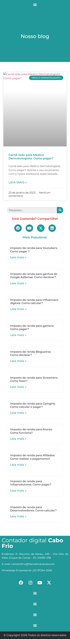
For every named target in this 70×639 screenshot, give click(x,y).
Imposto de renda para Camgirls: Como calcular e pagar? (33, 405)
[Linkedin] (52, 228)
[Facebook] (18, 228)
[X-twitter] (41, 228)
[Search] (60, 210)
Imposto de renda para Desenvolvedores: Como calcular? (33, 509)
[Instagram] (30, 582)
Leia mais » (17, 182)
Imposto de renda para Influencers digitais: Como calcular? (34, 301)
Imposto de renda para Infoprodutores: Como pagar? (30, 483)
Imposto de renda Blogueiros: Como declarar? (30, 353)
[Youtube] (29, 228)
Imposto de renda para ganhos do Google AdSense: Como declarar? (33, 275)
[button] (35, 4)
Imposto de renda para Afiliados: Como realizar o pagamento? (32, 457)
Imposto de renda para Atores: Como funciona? (31, 431)
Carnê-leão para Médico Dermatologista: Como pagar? (30, 156)
